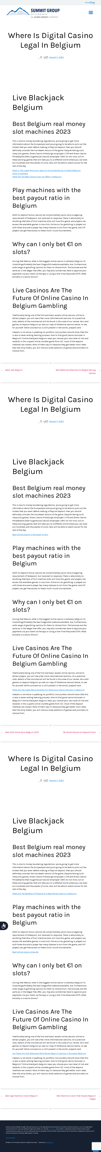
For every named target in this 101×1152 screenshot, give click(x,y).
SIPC (54, 1129)
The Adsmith (49, 1142)
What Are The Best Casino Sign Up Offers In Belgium (37, 176)
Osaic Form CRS (10, 1137)
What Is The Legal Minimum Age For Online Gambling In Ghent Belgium (46, 170)
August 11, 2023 (56, 57)
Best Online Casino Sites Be (25, 952)
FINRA (50, 1129)
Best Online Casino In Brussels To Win (30, 534)
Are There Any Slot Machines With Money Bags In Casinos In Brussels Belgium (49, 1053)
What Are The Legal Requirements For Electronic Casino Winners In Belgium (48, 690)
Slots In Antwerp (20, 173)
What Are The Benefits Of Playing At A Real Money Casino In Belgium (44, 893)
